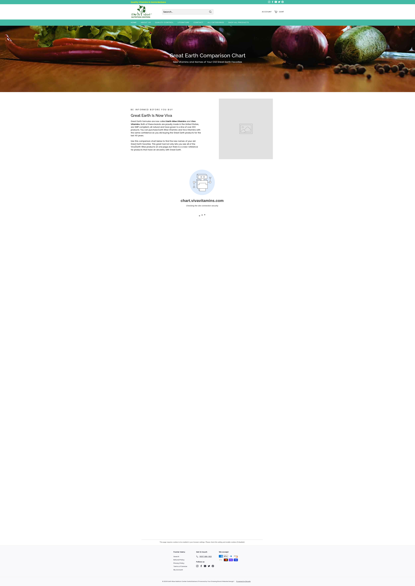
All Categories (216, 22)
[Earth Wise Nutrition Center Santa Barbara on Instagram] (197, 566)
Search (176, 556)
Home (133, 22)
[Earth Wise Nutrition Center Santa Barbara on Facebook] (201, 566)
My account (178, 570)
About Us (146, 22)
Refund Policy (178, 560)
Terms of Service (180, 566)
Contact (198, 22)
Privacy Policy (178, 563)
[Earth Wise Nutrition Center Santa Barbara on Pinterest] (213, 566)
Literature (183, 22)
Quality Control (164, 22)
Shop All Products (238, 22)
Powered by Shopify (243, 581)
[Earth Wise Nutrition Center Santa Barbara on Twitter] (209, 566)
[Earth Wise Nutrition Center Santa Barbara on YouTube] (205, 566)
